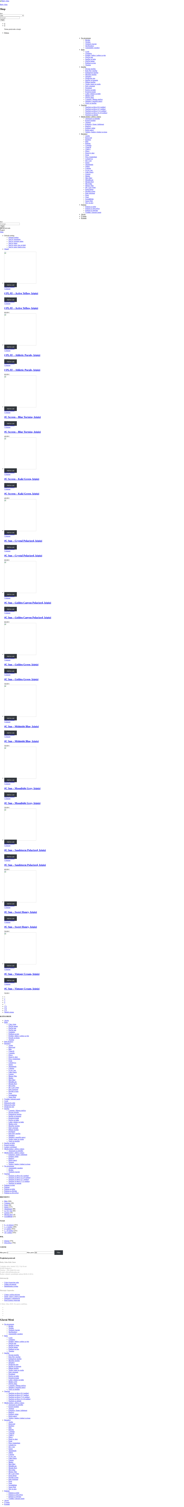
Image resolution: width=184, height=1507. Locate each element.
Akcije (83, 214)
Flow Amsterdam (91, 157)
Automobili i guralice (92, 48)
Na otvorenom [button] (86, 38)
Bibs (86, 141)
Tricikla (87, 42)
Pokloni (6, 1187)
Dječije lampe (90, 61)
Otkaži (6, 249)
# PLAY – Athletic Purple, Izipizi (22, 355)
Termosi (88, 122)
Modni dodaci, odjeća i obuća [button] (91, 117)
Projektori (88, 88)
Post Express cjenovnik (12, 1300)
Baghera (88, 140)
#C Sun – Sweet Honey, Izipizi (20, 912)
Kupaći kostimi (90, 120)
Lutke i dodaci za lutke (93, 94)
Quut (87, 197)
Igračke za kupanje (91, 80)
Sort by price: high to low (17, 247)
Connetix (88, 145)
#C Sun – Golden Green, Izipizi (21, 664)
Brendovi (7, 1043)
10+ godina (8, 1232)
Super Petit (89, 201)
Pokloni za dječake (91, 210)
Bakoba (88, 143)
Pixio (87, 195)
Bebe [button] (83, 50)
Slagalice (88, 76)
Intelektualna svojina (11, 1286)
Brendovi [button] (84, 134)
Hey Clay (88, 161)
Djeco (87, 151)
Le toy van (89, 170)
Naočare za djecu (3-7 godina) (95, 109)
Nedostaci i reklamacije (12, 1298)
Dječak (6, 1241)
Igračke (6, 1109)
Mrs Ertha (88, 184)
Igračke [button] (83, 67)
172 (5, 1008)
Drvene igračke (90, 69)
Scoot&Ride (89, 199)
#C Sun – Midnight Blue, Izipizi (21, 726)
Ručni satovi (89, 130)
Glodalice (88, 53)
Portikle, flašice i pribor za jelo (95, 55)
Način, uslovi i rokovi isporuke (14, 1296)
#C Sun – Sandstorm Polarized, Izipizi (25, 850)
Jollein (87, 166)
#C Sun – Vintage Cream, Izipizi (22, 974)
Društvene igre (90, 78)
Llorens (87, 174)
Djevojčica (8, 1243)
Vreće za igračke (90, 103)
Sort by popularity (15, 239)
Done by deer (89, 153)
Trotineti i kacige (91, 44)
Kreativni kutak (90, 92)
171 (5, 1006)
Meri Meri (88, 178)
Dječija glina (89, 97)
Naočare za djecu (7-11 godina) (95, 111)
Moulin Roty (89, 182)
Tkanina (88, 65)
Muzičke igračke (90, 74)
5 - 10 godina (8, 1231)
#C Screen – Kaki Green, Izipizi (21, 479)
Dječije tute (89, 57)
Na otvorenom (9, 1166)
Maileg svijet (89, 95)
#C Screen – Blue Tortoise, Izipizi (22, 417)
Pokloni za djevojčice (92, 208)
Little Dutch (89, 172)
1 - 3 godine (8, 1227)
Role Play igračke (91, 71)
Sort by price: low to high (17, 245)
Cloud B (88, 147)
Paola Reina (89, 189)
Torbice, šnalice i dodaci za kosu (96, 132)
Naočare (7, 1174)
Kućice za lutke (90, 90)
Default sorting (14, 237)
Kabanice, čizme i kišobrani (94, 124)
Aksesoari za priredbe (92, 118)
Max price (30, 1252)
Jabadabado (89, 164)
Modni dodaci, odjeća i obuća (14, 1149)
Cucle (87, 51)
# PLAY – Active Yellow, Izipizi (21, 293)
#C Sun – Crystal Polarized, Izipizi (23, 540)
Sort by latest (13, 243)
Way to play (89, 203)
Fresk (87, 155)
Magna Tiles (89, 185)
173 (5, 1010)
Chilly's (87, 149)
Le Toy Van (8, 1211)
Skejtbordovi (89, 46)
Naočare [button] (84, 105)
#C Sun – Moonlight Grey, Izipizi (22, 788)
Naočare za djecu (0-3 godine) (95, 107)
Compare (7, 289)
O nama (83, 216)
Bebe (6, 1022)
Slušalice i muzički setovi (93, 101)
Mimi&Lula (89, 180)
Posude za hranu (14, 1038)
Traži (2, 20)
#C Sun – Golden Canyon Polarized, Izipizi (27, 602)
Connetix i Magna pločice (94, 99)
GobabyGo (89, 159)
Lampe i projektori (10, 1147)
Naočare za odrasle (91, 115)
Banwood (88, 138)
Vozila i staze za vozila (93, 84)
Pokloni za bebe (90, 207)
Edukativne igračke (91, 73)
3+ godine (7, 1229)
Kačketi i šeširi (90, 128)
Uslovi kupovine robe (11, 1282)
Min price (3, 1252)
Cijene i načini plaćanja (12, 1294)
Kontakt (83, 218)
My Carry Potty (90, 187)
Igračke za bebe (90, 59)
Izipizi (87, 163)
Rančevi (88, 126)
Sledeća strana (9, 1012)
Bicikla (87, 40)
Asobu (87, 136)
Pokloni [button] (83, 205)
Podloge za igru (90, 63)
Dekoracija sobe (9, 1103)
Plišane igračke (90, 82)
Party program (90, 86)
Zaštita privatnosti (10, 1284)
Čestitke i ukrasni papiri (93, 212)
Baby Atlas (3, 4)
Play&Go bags (90, 191)
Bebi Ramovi (8, 1042)
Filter (58, 1252)
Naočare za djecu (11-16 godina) (96, 113)
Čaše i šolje (12, 1024)
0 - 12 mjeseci (9, 1225)
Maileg (87, 176)
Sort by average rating (16, 241)
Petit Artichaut (90, 193)
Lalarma (88, 168)
